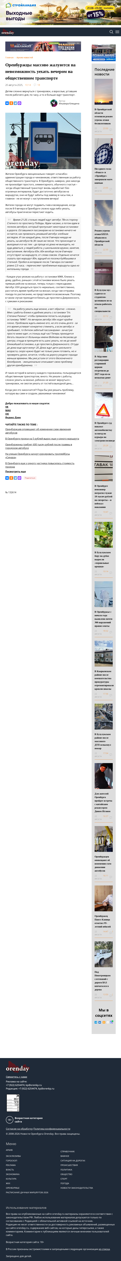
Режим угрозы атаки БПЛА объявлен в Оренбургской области (102, 237)
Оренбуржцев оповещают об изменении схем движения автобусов (38, 431)
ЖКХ (8, 1183)
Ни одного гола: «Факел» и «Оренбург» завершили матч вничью (103, 175)
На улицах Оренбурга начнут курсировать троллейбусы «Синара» (37, 455)
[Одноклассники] (11, 103)
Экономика (12, 1174)
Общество (66, 1174)
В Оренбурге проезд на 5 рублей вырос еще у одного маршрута (42, 438)
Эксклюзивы (13, 1156)
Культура (11, 1178)
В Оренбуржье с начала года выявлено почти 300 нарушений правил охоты (103, 618)
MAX (8, 410)
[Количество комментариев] (112, 130)
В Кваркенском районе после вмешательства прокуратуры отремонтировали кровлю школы (104, 679)
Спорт (63, 1178)
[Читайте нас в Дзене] (108, 1022)
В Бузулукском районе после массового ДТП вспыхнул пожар (103, 741)
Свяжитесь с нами (16, 1076)
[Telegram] (15, 103)
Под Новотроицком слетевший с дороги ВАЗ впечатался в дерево (103, 980)
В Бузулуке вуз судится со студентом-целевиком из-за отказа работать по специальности (103, 300)
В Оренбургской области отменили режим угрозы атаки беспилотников (104, 116)
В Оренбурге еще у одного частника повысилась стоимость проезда (39, 465)
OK (7, 414)
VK (6, 407)
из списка (104, 1249)
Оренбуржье (12, 1187)
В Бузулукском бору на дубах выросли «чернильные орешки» (103, 559)
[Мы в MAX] (111, 1022)
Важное (64, 1156)
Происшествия (69, 1165)
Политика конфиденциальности (51, 1128)
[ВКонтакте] (7, 103)
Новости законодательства (76, 1187)
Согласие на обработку (19, 1128)
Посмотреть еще (15, 471)
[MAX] (19, 103)
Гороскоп (11, 1160)
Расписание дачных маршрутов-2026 (27, 1192)
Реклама (11, 1165)
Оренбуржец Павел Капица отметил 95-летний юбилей (103, 921)
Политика (66, 1169)
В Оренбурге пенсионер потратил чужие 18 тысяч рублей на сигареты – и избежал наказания (103, 496)
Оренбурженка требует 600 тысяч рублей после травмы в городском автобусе (38, 446)
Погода (64, 1183)
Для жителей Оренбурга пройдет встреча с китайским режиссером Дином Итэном (103, 802)
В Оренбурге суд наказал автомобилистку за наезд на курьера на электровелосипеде (105, 431)
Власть (10, 1169)
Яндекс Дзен (13, 417)
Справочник (67, 1151)
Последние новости (105, 71)
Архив (9, 1150)
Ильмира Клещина (69, 103)
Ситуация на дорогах (72, 1160)
